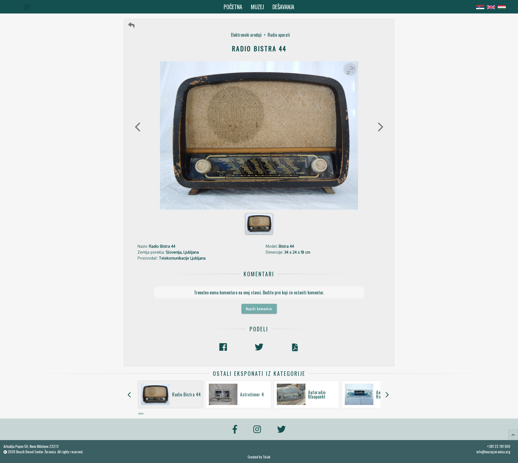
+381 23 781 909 (498, 446)
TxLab (266, 456)
